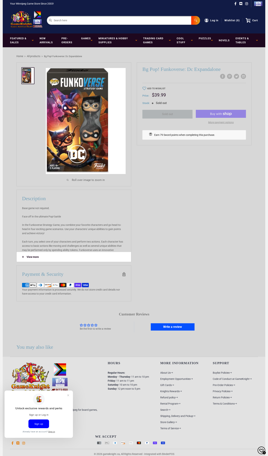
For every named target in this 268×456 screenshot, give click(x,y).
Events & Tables (242, 40)
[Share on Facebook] (222, 76)
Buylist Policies (221, 372)
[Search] (195, 20)
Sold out (167, 114)
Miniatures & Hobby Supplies (113, 40)
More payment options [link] (221, 122)
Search (164, 409)
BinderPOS (168, 454)
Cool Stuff (182, 40)
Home (19, 56)
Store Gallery (167, 422)
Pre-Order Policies (223, 385)
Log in (214, 20)
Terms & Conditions (224, 403)
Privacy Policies (221, 391)
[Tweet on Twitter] (236, 76)
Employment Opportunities (175, 378)
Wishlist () (232, 20)
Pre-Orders (66, 40)
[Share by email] (243, 76)
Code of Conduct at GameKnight (231, 378)
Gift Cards (166, 385)
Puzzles (205, 40)
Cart (255, 20)
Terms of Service (169, 428)
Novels (224, 40)
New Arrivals (46, 40)
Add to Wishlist (156, 88)
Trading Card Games (153, 40)
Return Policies (221, 397)
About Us (165, 372)
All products (33, 56)
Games (86, 40)
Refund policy (168, 397)
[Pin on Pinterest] (229, 76)
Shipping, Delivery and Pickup (176, 416)
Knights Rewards (170, 391)
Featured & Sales (18, 40)
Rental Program (169, 403)
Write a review (172, 327)
